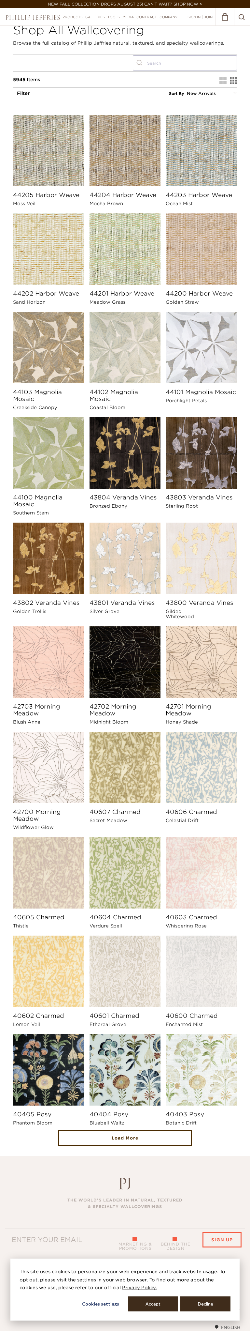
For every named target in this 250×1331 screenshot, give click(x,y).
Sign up (222, 1239)
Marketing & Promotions (135, 1246)
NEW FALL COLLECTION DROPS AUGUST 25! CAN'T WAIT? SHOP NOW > (125, 4)
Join (208, 17)
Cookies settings (100, 1304)
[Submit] (140, 63)
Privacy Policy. (139, 1287)
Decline (205, 1304)
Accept (153, 1304)
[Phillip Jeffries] (33, 17)
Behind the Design (175, 1246)
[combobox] (185, 62)
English (230, 1327)
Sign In (194, 17)
